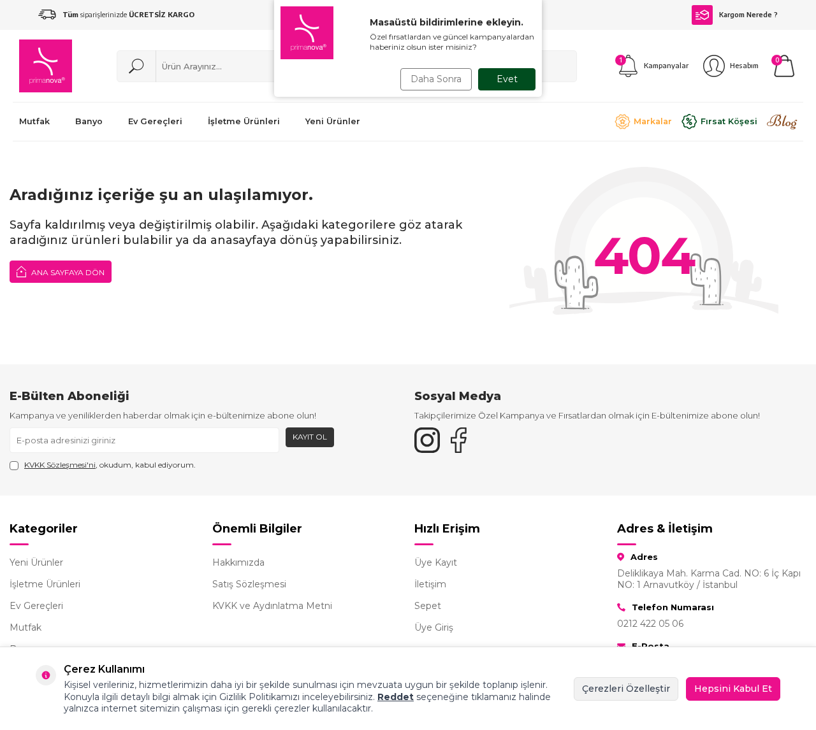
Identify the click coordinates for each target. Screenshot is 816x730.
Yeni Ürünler (36, 562)
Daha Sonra (436, 79)
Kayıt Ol (310, 436)
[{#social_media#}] (427, 440)
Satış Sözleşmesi (249, 584)
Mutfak (25, 627)
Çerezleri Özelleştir (626, 688)
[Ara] (136, 66)
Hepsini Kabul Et (733, 688)
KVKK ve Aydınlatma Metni (272, 606)
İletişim (430, 584)
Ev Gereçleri (36, 606)
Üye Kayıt (435, 562)
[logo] (45, 65)
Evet (507, 79)
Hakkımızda (238, 562)
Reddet (395, 697)
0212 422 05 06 (650, 623)
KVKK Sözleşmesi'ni (60, 464)
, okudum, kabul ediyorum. (110, 464)
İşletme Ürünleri (45, 584)
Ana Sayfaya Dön (67, 272)
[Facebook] (459, 440)
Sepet (427, 606)
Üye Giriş (433, 627)
